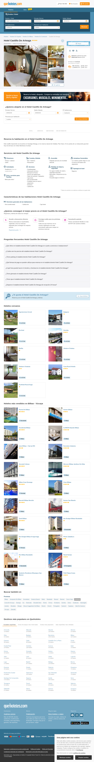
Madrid (28, 662)
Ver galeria (57, 85)
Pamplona (74, 667)
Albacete (28, 630)
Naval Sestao (67, 555)
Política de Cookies (35, 749)
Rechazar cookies (65, 757)
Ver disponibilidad (82, 119)
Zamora (50, 688)
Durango (18, 602)
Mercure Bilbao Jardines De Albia (74, 464)
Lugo (5, 662)
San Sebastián (52, 672)
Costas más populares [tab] (47, 624)
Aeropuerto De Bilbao (15, 599)
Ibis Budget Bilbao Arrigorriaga (29, 536)
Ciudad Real (7, 646)
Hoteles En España (15, 36)
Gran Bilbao (67, 482)
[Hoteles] (17, 4)
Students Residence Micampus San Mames (30, 574)
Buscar (84, 27)
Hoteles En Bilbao (28, 36)
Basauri (56, 599)
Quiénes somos (9, 714)
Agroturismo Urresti (25, 312)
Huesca (73, 651)
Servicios (40, 130)
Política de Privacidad (47, 749)
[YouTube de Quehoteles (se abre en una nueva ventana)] (81, 715)
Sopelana (70, 606)
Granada (28, 651)
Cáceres (6, 640)
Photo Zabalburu (68, 536)
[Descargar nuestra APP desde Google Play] (75, 723)
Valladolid (6, 688)
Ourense (6, 667)
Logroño (73, 656)
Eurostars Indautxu (69, 446)
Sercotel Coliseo (24, 464)
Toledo (50, 683)
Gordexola (75, 602)
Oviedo (28, 667)
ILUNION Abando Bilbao (71, 428)
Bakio (43, 599)
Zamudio (13, 609)
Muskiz (44, 606)
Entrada (38, 18)
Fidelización (30, 714)
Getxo (69, 602)
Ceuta (72, 640)
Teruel (28, 683)
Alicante (50, 630)
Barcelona (51, 635)
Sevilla (50, 678)
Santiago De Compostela (11, 678)
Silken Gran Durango (25, 482)
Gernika (65, 330)
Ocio (25, 9)
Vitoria (28, 688)
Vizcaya (7, 609)
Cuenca (50, 646)
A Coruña (6, 630)
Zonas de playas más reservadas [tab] (28, 624)
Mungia (19, 606)
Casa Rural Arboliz (69, 366)
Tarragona (7, 683)
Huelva (50, 651)
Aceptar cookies (83, 757)
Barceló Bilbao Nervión (26, 500)
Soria (72, 678)
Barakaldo (49, 599)
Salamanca (29, 672)
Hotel (31, 130)
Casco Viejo (69, 599)
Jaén (5, 656)
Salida (67, 18)
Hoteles (6, 36)
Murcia (73, 662)
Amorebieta (26, 599)
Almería (73, 630)
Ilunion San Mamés (69, 500)
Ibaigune (66, 312)
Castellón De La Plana (54, 640)
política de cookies (79, 753)
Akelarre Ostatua (68, 348)
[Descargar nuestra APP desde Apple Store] (85, 723)
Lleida (50, 656)
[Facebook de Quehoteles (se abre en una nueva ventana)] (72, 715)
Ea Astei (21, 330)
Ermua (50, 602)
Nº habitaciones (9, 25)
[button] (85, 3)
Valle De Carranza (80, 606)
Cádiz (27, 640)
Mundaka (13, 606)
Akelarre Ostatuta (24, 366)
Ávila (5, 635)
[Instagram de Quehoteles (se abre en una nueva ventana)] (77, 715)
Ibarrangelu (83, 602)
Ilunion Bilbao (67, 409)
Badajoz (28, 635)
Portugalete (56, 606)
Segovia (28, 678)
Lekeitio (7, 606)
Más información (61, 130)
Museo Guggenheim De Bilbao (32, 606)
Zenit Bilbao (23, 518)
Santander (74, 672)
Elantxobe (28, 602)
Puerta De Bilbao (24, 409)
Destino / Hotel (9, 18)
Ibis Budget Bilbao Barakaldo (72, 518)
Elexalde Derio (37, 602)
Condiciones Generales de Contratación (14, 751)
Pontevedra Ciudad (9, 672)
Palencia (50, 667)
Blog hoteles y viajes (55, 714)
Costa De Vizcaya (9, 602)
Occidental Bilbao (24, 428)
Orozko (49, 606)
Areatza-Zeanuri (35, 599)
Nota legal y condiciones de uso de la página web (16, 749)
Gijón (72, 646)
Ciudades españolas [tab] (10, 624)
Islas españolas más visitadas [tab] (65, 624)
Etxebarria (57, 602)
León (27, 656)
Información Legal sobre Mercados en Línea (37, 751)
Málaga (50, 662)
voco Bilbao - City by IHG (27, 446)
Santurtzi (64, 606)
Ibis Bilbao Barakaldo (26, 555)
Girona (6, 651)
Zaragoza (73, 688)
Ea (23, 602)
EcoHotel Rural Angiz (26, 384)
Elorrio (45, 602)
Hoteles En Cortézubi (41, 36)
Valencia (73, 683)
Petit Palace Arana (69, 573)
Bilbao (6, 599)
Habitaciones (50, 130)
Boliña (21, 348)
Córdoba (28, 646)
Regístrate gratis (14, 230)
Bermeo (62, 599)
